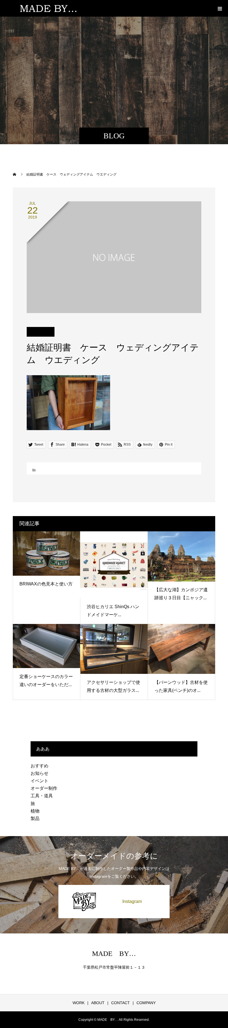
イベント (39, 780)
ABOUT (98, 1003)
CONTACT (120, 1003)
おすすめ (39, 765)
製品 (35, 818)
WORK (79, 1003)
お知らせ (39, 773)
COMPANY (146, 1003)
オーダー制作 (44, 788)
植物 (35, 811)
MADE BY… (114, 953)
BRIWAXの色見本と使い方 (46, 584)
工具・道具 (42, 795)
